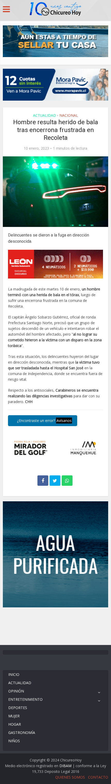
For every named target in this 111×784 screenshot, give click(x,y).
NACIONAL (68, 115)
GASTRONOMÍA (21, 732)
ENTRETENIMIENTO (25, 699)
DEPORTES (17, 707)
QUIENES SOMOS (70, 777)
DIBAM (65, 765)
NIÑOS (14, 740)
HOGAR (14, 724)
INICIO (13, 674)
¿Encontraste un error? (44, 420)
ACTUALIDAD (44, 115)
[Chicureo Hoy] (55, 9)
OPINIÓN (16, 691)
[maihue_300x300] (55, 553)
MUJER (14, 715)
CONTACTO (98, 777)
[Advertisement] (55, 625)
